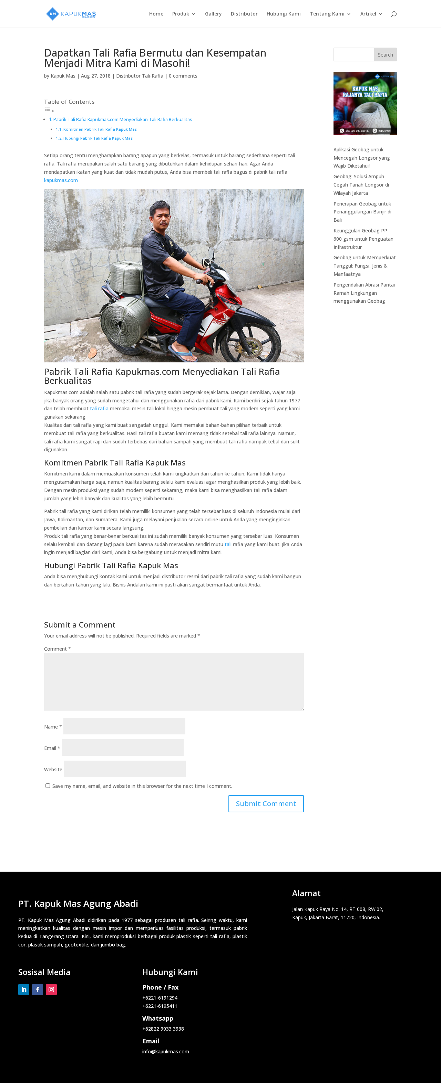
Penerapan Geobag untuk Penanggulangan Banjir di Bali (362, 211)
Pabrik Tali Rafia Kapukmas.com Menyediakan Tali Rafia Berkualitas (122, 119)
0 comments (183, 75)
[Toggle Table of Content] (49, 111)
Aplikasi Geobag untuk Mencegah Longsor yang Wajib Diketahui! (362, 157)
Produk (180, 14)
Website (53, 769)
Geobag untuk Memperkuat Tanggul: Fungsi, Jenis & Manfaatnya (365, 265)
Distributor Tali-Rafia (139, 75)
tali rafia (99, 408)
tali (228, 544)
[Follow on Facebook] (37, 989)
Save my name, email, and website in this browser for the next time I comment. (142, 786)
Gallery (213, 14)
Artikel (368, 14)
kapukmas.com (61, 180)
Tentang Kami (327, 14)
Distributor (244, 14)
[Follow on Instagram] (51, 989)
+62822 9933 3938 (163, 1028)
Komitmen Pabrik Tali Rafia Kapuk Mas (100, 129)
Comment (57, 648)
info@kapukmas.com (165, 1051)
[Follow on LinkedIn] (23, 989)
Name (53, 726)
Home (156, 14)
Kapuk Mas (63, 75)
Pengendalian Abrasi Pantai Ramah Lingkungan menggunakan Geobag (364, 292)
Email (52, 748)
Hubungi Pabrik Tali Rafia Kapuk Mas (98, 138)
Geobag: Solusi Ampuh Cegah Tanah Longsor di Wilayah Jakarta (361, 184)
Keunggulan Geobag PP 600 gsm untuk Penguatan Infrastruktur (363, 238)
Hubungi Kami (284, 14)
